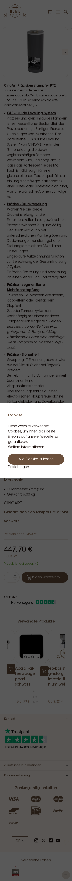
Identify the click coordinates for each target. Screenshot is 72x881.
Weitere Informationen (26, 447)
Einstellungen (18, 467)
